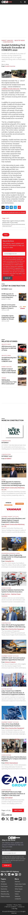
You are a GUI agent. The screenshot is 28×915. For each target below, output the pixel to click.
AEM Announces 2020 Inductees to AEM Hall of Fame (9, 348)
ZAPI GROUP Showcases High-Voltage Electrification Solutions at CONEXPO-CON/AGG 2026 (13, 793)
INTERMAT (5, 442)
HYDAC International (11, 763)
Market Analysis (7, 40)
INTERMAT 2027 (7, 289)
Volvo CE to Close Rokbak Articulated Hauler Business (11, 725)
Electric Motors (7, 689)
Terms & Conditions (10, 907)
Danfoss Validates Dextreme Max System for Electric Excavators (13, 591)
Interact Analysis (10, 662)
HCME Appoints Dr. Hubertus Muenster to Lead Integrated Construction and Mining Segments (9, 295)
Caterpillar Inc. (9, 561)
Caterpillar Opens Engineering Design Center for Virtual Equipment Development (8, 317)
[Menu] (24, 1)
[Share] (7, 207)
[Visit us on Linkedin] (11, 819)
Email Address (7, 250)
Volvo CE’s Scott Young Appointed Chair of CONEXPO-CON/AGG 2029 (13, 625)
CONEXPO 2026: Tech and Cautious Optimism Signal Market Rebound (13, 658)
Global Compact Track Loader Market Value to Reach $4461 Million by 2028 (9, 370)
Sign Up (7, 278)
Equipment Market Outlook (10, 516)
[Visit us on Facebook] (3, 819)
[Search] (20, 1)
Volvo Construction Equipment (14, 629)
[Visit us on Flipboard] (20, 819)
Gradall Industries (10, 66)
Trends (4, 378)
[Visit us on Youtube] (16, 819)
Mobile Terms (6, 275)
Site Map (14, 908)
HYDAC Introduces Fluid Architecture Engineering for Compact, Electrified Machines (14, 758)
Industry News (19, 40)
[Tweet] (15, 207)
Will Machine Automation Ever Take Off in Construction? (9, 382)
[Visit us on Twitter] (7, 819)
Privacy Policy (18, 275)
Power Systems (6, 588)
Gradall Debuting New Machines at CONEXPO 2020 (9, 359)
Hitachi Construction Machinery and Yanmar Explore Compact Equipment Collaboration (9, 306)
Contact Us (21, 907)
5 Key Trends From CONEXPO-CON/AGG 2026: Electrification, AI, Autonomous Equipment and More (13, 692)
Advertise (9, 905)
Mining (3, 479)
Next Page (18, 810)
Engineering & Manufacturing (11, 553)
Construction (8, 42)
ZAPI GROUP (9, 798)
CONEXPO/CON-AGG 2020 (10, 89)
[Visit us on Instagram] (24, 819)
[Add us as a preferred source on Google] (19, 207)
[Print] (3, 207)
